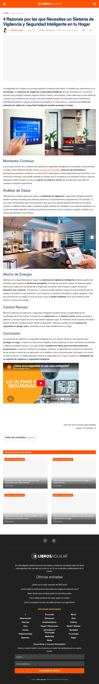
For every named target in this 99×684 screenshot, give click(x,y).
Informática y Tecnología (49, 631)
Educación (49, 618)
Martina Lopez (17, 30)
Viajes (73, 637)
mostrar (31, 437)
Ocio (74, 618)
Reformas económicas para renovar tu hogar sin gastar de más (72, 481)
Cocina (25, 630)
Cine (25, 626)
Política (73, 622)
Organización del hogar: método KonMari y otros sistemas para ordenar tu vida (24, 517)
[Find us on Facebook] (45, 540)
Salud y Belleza (73, 626)
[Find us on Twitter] (53, 541)
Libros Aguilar (41, 679)
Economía (49, 614)
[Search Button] (94, 4)
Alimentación (25, 618)
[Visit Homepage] (49, 3)
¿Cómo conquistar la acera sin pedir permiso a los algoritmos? (49, 602)
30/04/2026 (10, 521)
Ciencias (25, 622)
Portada (6, 13)
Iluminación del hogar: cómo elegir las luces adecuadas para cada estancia (22, 481)
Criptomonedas (25, 633)
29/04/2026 (58, 521)
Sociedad (73, 630)
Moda (49, 640)
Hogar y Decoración (18, 13)
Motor (73, 614)
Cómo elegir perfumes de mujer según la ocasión (49, 598)
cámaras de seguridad (49, 169)
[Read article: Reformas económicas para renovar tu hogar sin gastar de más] (73, 473)
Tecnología (74, 633)
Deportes (25, 637)
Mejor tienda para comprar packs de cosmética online (49, 593)
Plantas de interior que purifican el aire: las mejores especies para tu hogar (73, 517)
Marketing (49, 636)
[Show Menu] (4, 4)
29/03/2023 (32, 30)
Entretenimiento (50, 622)
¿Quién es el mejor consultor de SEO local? (49, 584)
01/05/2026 (58, 486)
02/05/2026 (10, 486)
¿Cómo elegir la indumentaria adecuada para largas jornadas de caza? (49, 589)
